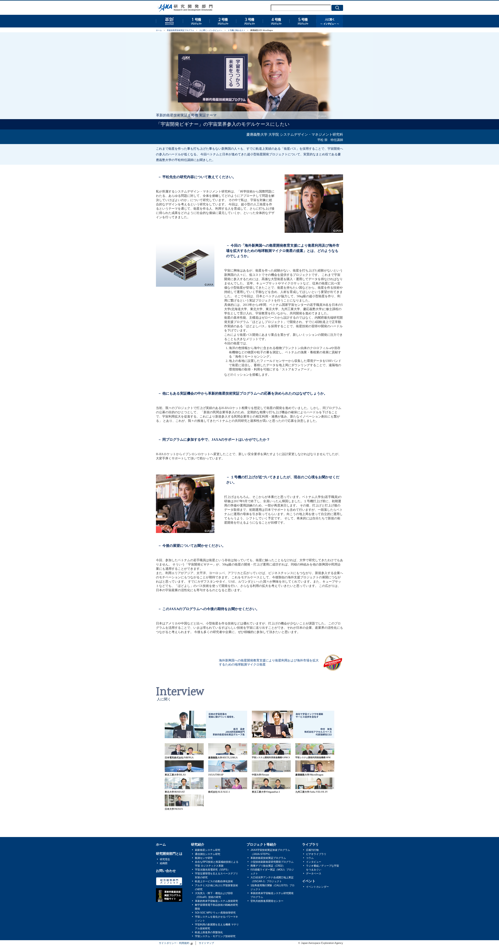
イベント (308, 881)
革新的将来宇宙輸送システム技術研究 (216, 901)
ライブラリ (310, 844)
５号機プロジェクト (302, 21)
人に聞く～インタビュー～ (211, 30)
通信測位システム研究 (207, 854)
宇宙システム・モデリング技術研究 (215, 936)
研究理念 (165, 859)
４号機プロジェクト (276, 21)
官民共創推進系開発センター (266, 901)
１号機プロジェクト (196, 21)
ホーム (159, 30)
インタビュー (313, 862)
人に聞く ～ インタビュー (329, 21)
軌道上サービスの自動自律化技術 (214, 881)
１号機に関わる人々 (236, 30)
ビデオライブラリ (316, 854)
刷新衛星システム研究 (207, 850)
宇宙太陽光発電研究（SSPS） (212, 869)
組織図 (163, 863)
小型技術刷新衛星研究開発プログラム (272, 862)
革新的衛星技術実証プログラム (169, 21)
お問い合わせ (166, 871)
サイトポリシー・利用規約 (174, 943)
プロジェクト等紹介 (261, 844)
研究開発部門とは (169, 854)
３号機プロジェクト (249, 21)
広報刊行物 (312, 850)
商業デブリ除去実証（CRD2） (267, 865)
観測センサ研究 (204, 858)
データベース (313, 873)
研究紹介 (197, 844)
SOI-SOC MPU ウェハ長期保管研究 (215, 912)
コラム (310, 858)
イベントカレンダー (317, 886)
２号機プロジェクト (222, 21)
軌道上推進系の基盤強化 (209, 932)
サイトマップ (206, 943)
